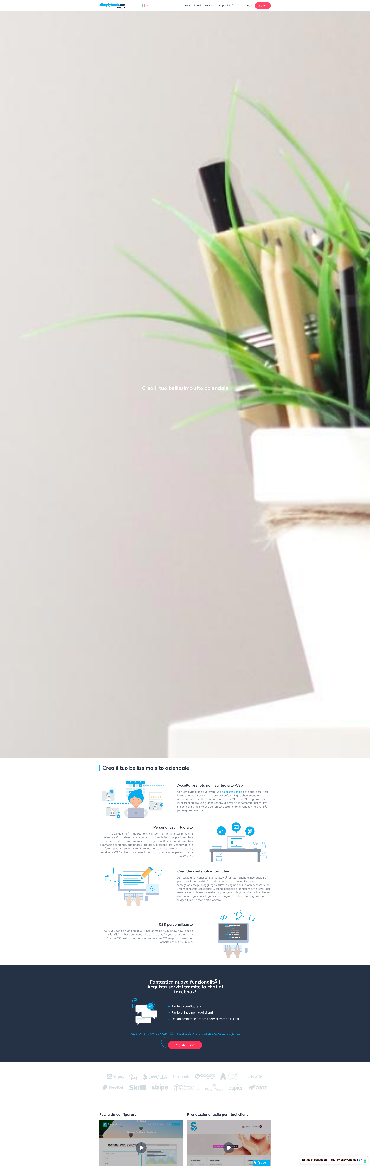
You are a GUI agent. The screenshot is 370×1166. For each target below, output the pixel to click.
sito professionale (231, 791)
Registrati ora (185, 1045)
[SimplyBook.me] (112, 5)
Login (249, 5)
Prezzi (197, 5)
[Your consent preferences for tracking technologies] (365, 1161)
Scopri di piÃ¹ (225, 5)
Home (187, 5)
